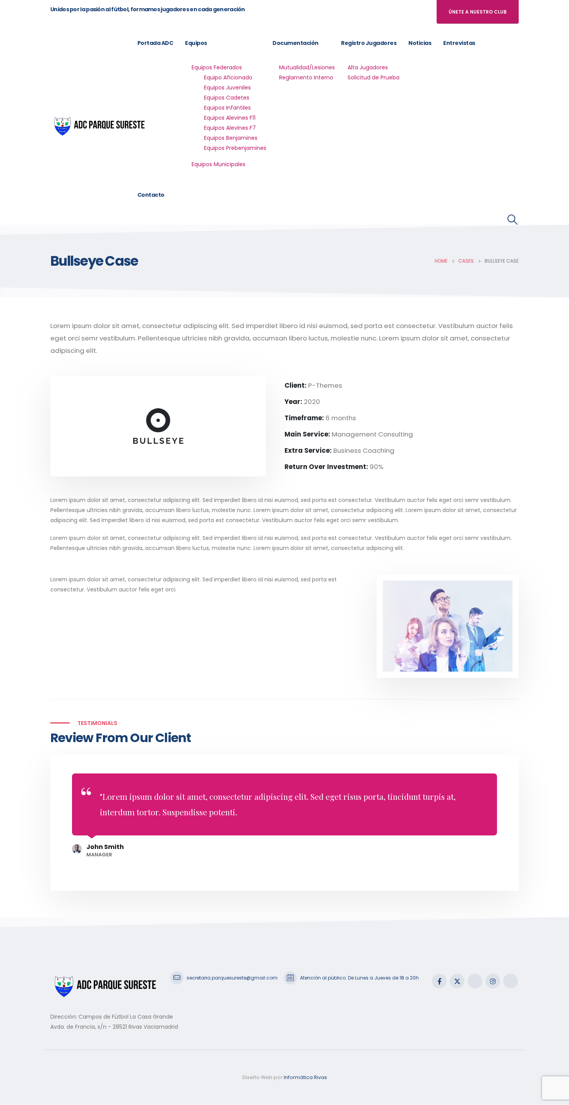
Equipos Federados (217, 67)
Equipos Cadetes (226, 97)
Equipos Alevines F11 (229, 118)
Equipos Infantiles (227, 108)
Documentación (296, 43)
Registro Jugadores (368, 43)
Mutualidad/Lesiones (307, 67)
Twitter (457, 981)
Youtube (475, 981)
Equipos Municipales (218, 164)
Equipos (196, 43)
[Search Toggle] (513, 220)
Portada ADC (155, 43)
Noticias (419, 43)
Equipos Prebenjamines (235, 148)
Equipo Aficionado (228, 77)
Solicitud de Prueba (373, 77)
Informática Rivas (305, 1077)
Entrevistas (459, 43)
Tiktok (510, 981)
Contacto (151, 195)
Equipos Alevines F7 (230, 128)
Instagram (492, 981)
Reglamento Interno (306, 77)
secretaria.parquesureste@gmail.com (232, 977)
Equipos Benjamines (230, 138)
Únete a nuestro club (478, 12)
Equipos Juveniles (227, 87)
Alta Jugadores (368, 67)
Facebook (439, 981)
